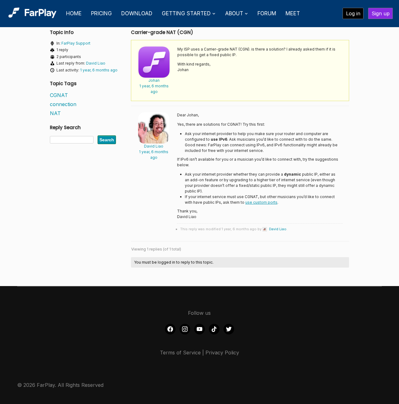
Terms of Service (180, 352)
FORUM (266, 13)
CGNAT (59, 95)
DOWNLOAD (136, 13)
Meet (293, 13)
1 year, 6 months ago (99, 70)
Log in (353, 13)
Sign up (381, 13)
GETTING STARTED (186, 13)
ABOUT (234, 13)
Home (74, 13)
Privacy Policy (222, 352)
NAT (55, 113)
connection (63, 104)
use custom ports (261, 202)
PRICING (101, 13)
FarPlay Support (75, 43)
